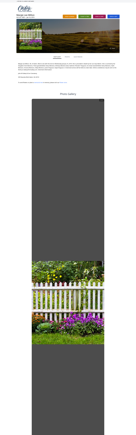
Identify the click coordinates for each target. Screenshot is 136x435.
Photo (67, 57)
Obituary (57, 57)
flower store (63, 82)
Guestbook (78, 57)
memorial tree (38, 82)
